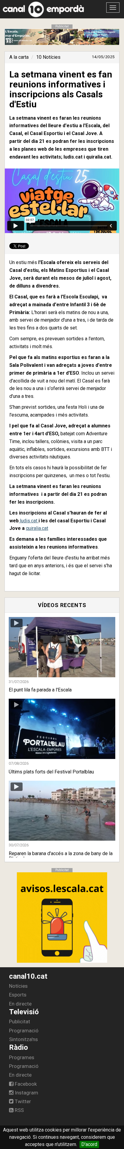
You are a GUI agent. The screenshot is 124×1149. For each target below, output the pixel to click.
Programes (21, 1057)
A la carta (19, 57)
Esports (17, 995)
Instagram (26, 1093)
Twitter (22, 1101)
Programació (24, 1031)
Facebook (25, 1084)
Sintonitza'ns (23, 1039)
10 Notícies (48, 57)
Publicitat (19, 1021)
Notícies (18, 986)
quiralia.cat (37, 528)
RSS (19, 1110)
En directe (20, 1004)
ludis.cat (29, 521)
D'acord (89, 1144)
